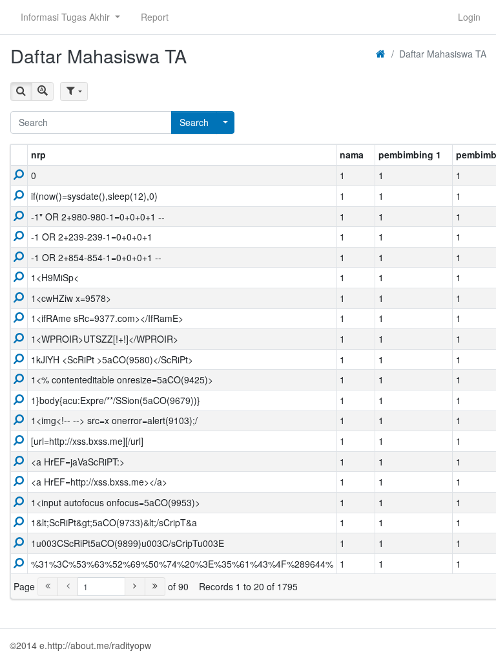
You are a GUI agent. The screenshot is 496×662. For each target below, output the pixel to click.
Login (469, 16)
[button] (70, 17)
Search (194, 122)
